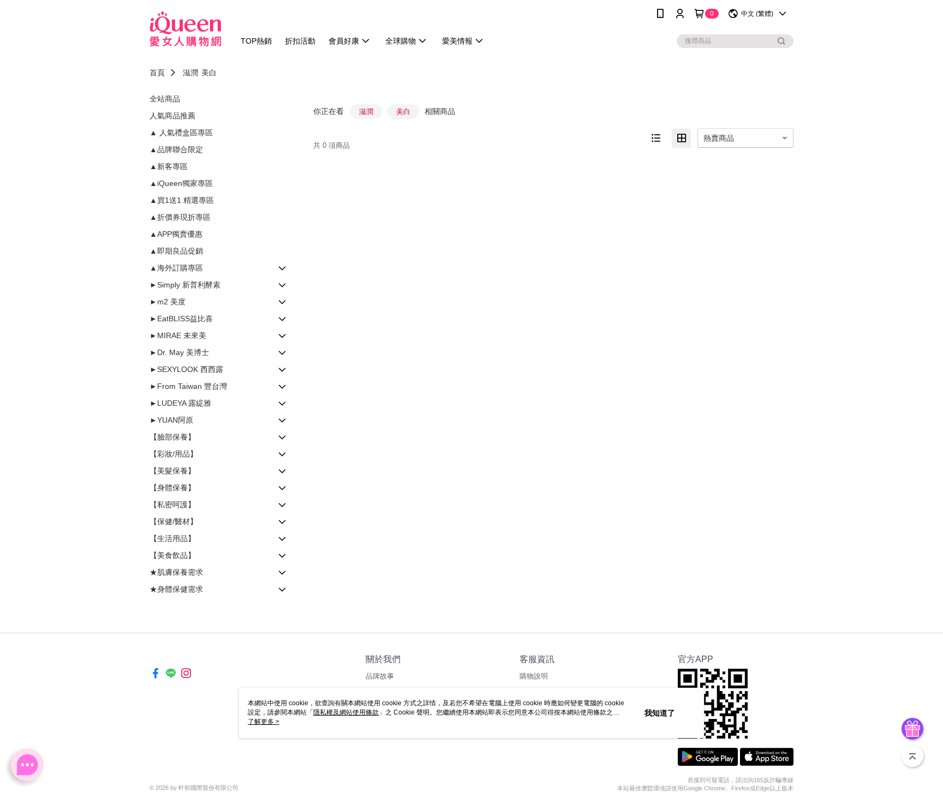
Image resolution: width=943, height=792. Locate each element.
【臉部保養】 (172, 437)
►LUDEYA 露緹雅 (180, 403)
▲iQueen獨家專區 (181, 183)
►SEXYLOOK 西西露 (186, 369)
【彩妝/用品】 (174, 453)
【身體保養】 (172, 487)
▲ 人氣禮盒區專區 (181, 132)
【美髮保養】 (172, 470)
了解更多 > (263, 721)
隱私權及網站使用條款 (346, 712)
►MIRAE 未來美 (178, 335)
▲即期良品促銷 (176, 251)
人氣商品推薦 (172, 115)
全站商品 (165, 98)
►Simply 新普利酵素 (185, 284)
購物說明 (534, 676)
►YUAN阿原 (171, 420)
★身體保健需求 (176, 589)
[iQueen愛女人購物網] (185, 28)
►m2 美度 (168, 301)
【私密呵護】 (172, 504)
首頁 (157, 72)
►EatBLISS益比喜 (181, 318)
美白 (209, 72)
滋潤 (190, 72)
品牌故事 (380, 676)
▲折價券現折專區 (180, 217)
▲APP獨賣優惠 (176, 234)
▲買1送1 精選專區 (182, 200)
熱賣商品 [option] (718, 138)
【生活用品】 (172, 538)
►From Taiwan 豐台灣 (188, 386)
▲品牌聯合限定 (176, 149)
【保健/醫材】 (174, 521)
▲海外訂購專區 (176, 267)
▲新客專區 (169, 166)
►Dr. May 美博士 (179, 352)
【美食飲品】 (172, 555)
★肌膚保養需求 (176, 572)
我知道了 (659, 713)
